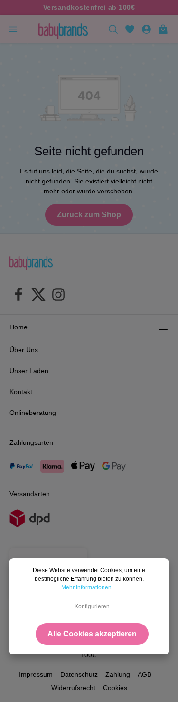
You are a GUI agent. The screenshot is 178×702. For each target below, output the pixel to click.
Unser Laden (28, 371)
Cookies (115, 688)
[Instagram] (58, 296)
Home (18, 327)
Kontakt (20, 391)
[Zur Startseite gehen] (63, 29)
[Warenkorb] (163, 28)
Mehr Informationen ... (89, 587)
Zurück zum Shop (89, 215)
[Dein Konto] (146, 28)
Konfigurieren (92, 606)
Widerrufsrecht (73, 688)
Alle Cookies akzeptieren (92, 634)
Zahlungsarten (31, 442)
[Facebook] (18, 296)
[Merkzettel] (129, 28)
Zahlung (117, 674)
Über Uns (23, 350)
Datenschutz (79, 674)
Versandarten (29, 494)
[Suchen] (113, 28)
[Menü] (13, 28)
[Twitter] (38, 296)
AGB (144, 674)
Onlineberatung (32, 412)
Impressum (36, 674)
